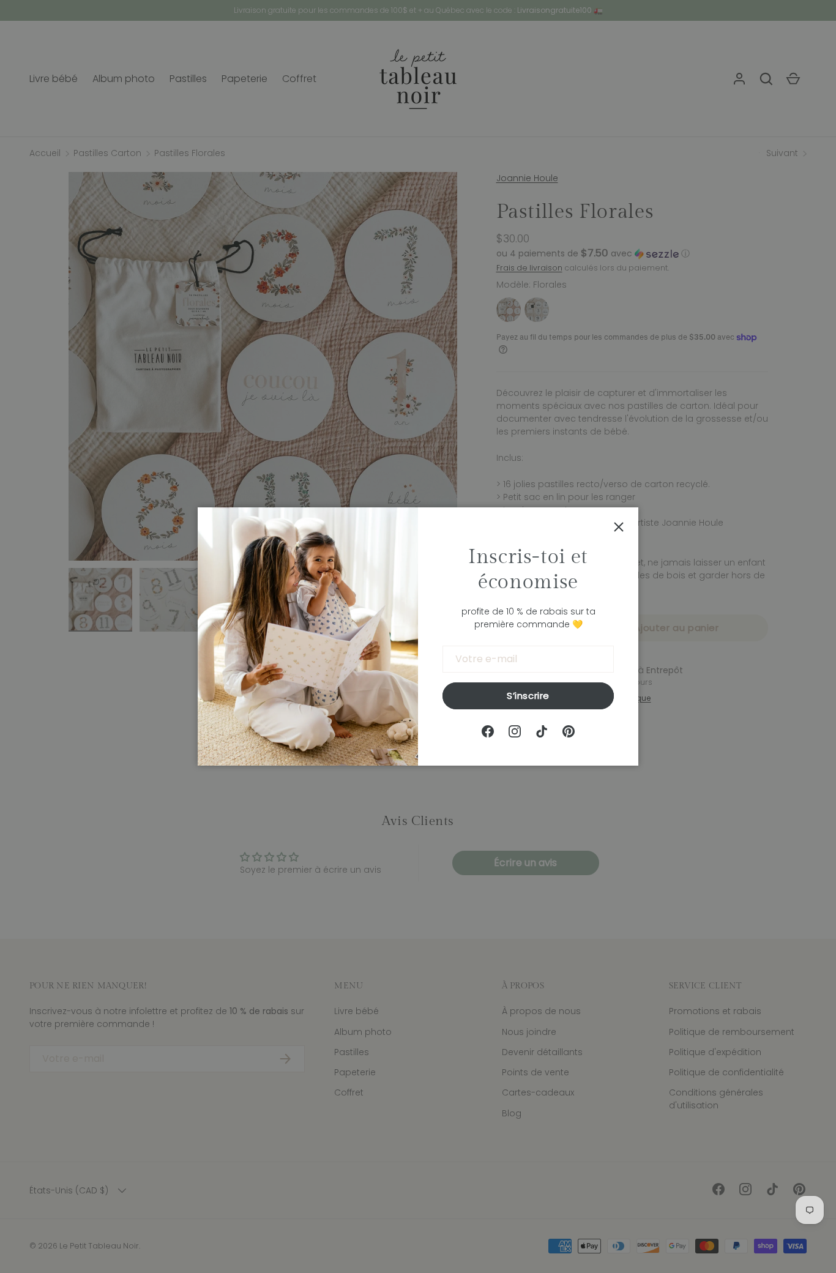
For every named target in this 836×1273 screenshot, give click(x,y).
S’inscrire (528, 695)
